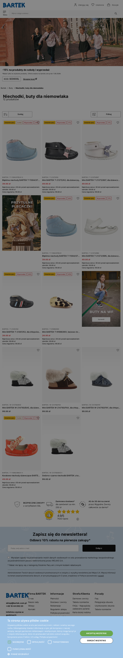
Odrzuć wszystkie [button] (96, 640)
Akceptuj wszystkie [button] (96, 633)
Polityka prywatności (48, 637)
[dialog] (61, 329)
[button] (42, 654)
